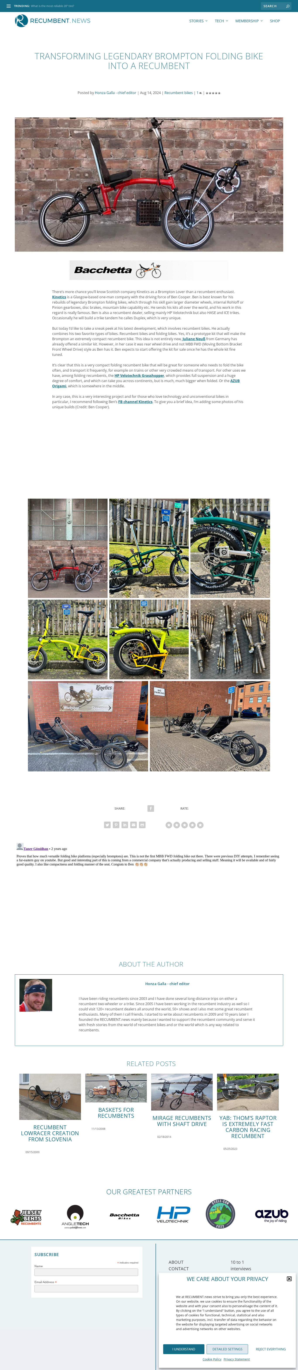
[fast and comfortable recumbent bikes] (149, 278)
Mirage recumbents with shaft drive (181, 1121)
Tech (219, 21)
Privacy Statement (237, 1359)
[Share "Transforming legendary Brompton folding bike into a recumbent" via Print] (142, 825)
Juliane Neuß (194, 338)
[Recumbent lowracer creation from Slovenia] (50, 1097)
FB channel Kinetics (135, 401)
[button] (289, 1279)
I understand (183, 1349)
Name (38, 1266)
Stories (196, 21)
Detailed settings (227, 1349)
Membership (247, 21)
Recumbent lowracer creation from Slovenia (50, 1133)
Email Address (45, 1282)
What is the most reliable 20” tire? (52, 6)
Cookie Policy (212, 1359)
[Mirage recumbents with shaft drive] (182, 1092)
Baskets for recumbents (116, 1112)
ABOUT (176, 1262)
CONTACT (179, 1269)
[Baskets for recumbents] (116, 1088)
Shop (275, 21)
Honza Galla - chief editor (115, 92)
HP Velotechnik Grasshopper (139, 375)
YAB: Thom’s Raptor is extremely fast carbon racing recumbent (247, 1127)
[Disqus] (149, 895)
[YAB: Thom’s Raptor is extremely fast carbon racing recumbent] (248, 1092)
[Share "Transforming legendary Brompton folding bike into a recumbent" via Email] (133, 825)
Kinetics (59, 297)
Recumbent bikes (178, 92)
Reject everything (271, 1349)
